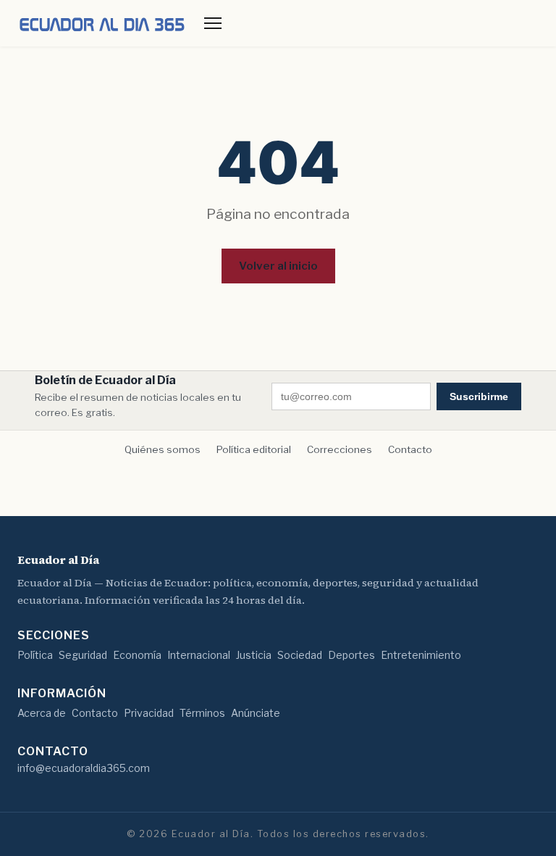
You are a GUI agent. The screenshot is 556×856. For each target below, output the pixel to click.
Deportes (351, 655)
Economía (137, 655)
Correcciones (339, 449)
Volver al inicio (278, 266)
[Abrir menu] (212, 23)
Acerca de (41, 713)
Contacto (410, 449)
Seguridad (83, 655)
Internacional (198, 655)
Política (35, 655)
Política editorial (253, 449)
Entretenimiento (421, 655)
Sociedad (299, 655)
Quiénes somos (163, 449)
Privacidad (149, 713)
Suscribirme (479, 396)
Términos (202, 713)
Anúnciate (255, 713)
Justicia (253, 655)
